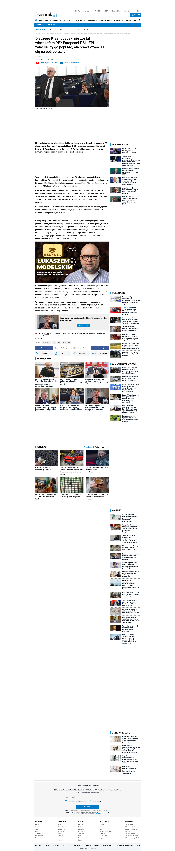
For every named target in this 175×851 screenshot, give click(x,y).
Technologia (61, 827)
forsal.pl (87, 11)
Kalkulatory (129, 821)
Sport (59, 833)
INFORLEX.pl (97, 11)
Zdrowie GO (58, 30)
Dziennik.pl (62, 821)
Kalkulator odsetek (130, 833)
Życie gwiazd (82, 833)
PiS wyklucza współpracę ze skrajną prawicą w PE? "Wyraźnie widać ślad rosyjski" (96, 381)
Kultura (80, 840)
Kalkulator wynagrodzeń (132, 838)
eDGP (37, 829)
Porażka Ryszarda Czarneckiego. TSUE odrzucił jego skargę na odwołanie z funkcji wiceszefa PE (46, 408)
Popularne (88, 447)
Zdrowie (60, 835)
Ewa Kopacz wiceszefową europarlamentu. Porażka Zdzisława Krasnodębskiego (71, 407)
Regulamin (76, 845)
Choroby (102, 833)
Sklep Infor (38, 838)
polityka (59, 33)
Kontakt (38, 845)
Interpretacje (39, 835)
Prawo (102, 824)
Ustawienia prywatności (125, 845)
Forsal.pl (37, 831)
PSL (53, 342)
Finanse (102, 827)
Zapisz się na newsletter (71, 63)
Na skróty (38, 821)
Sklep (138, 11)
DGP (106, 11)
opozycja (46, 342)
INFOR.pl (77, 11)
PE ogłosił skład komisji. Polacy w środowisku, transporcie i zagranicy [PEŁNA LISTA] (72, 382)
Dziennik (37, 33)
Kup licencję (55, 335)
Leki (101, 829)
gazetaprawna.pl (129, 11)
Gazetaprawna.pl (40, 827)
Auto (59, 824)
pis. (59, 342)
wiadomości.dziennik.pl (48, 33)
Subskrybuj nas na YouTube (48, 63)
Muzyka (80, 838)
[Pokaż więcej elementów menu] (139, 20)
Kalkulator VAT (129, 831)
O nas (47, 845)
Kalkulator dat (129, 824)
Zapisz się (87, 807)
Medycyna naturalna (106, 831)
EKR (64, 342)
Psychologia (103, 835)
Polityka (51, 25)
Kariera (65, 845)
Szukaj (137, 15)
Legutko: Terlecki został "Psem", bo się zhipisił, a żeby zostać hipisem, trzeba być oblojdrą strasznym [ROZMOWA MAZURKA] (46, 383)
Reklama (56, 845)
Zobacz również (84, 325)
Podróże (60, 838)
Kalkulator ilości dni (130, 827)
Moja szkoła (81, 831)
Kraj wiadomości (101, 447)
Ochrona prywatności (91, 845)
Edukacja (81, 829)
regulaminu (88, 801)
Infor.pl (37, 824)
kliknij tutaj (98, 813)
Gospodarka (61, 829)
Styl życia (102, 838)
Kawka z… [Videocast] (70, 30)
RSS (138, 845)
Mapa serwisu (107, 845)
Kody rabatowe (82, 827)
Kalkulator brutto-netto (131, 835)
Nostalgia (49, 30)
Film (79, 835)
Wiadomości (40, 25)
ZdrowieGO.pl (116, 11)
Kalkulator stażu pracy (131, 829)
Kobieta (80, 824)
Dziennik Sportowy (84, 30)
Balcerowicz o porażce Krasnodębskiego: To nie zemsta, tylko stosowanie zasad (83, 319)
